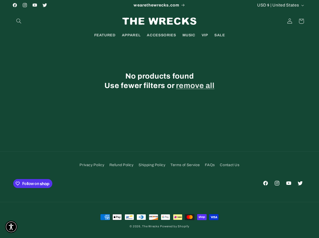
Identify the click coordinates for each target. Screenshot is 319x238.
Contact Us (229, 165)
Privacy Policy (92, 165)
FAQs (210, 165)
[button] (19, 21)
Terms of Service (185, 165)
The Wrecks (150, 226)
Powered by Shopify (174, 226)
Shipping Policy (152, 165)
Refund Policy (121, 165)
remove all (195, 86)
